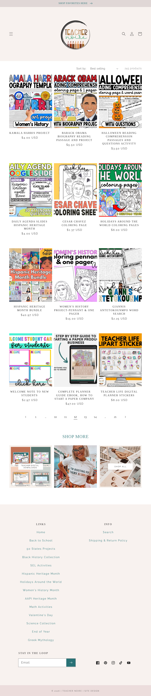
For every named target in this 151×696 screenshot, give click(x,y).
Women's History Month (41, 590)
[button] (11, 34)
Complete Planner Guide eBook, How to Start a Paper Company (74, 395)
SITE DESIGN (92, 691)
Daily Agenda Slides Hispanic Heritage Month (30, 225)
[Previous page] (26, 417)
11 (65, 416)
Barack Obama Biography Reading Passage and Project (74, 137)
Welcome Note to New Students (29, 393)
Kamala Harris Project (29, 133)
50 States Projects (41, 548)
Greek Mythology (41, 640)
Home (41, 532)
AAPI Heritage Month (41, 598)
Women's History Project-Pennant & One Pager (74, 310)
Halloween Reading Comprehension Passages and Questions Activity (119, 138)
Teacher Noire (72, 691)
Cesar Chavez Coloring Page (74, 223)
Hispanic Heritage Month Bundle (29, 308)
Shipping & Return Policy (108, 540)
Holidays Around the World (41, 581)
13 (85, 416)
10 (55, 416)
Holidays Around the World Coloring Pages (119, 223)
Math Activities (40, 606)
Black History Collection (41, 557)
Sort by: (81, 68)
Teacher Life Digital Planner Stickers (119, 393)
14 (95, 416)
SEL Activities (41, 565)
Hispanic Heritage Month (41, 573)
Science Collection (41, 623)
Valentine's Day (41, 615)
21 (115, 416)
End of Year (41, 631)
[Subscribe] (71, 663)
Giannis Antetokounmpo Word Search (119, 310)
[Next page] (125, 417)
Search (108, 532)
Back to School (41, 540)
